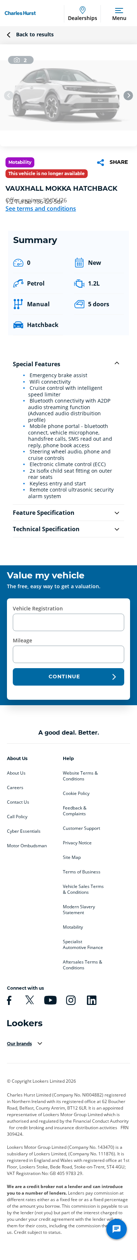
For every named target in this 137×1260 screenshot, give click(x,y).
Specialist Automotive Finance (83, 944)
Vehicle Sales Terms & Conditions (83, 889)
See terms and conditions (40, 208)
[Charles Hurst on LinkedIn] (90, 1000)
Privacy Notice (77, 843)
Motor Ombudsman (27, 846)
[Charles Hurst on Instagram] (69, 1000)
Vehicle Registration (38, 608)
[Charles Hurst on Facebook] (8, 1000)
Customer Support (81, 828)
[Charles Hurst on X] (28, 1000)
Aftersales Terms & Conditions (82, 965)
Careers (15, 788)
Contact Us (18, 802)
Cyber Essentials (24, 831)
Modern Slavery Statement (79, 910)
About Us (16, 773)
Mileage (22, 640)
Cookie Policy (76, 793)
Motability (73, 927)
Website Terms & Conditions (80, 776)
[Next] (128, 95)
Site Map (72, 857)
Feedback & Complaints (75, 811)
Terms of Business (81, 872)
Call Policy (17, 817)
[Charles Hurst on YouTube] (49, 1000)
